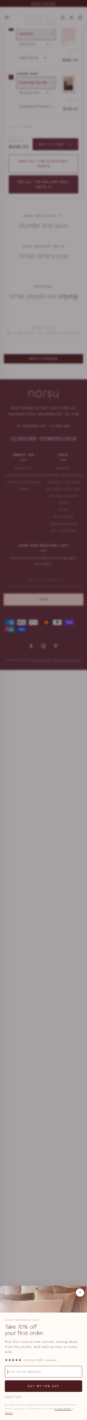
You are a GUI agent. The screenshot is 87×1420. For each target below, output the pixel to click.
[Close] (80, 1293)
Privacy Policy (62, 1408)
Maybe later (13, 1397)
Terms (9, 1412)
